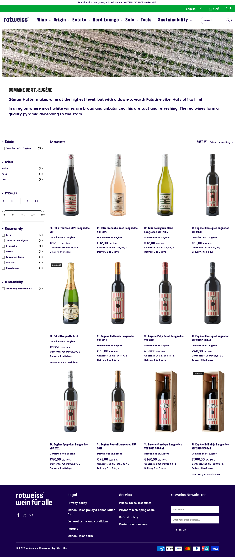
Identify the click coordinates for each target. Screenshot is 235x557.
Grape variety (14, 229)
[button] (44, 20)
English (191, 8)
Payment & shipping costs (136, 510)
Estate (9, 142)
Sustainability (14, 282)
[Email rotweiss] (30, 515)
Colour (9, 162)
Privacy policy (77, 503)
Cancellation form (80, 536)
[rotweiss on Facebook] (18, 515)
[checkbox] (22, 148)
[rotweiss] (16, 20)
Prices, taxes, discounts (135, 503)
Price (11, 193)
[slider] (3, 210)
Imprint (73, 528)
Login (216, 8)
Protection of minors (133, 524)
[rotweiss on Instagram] (24, 515)
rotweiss (32, 548)
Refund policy (128, 517)
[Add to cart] (71, 185)
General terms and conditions (88, 521)
